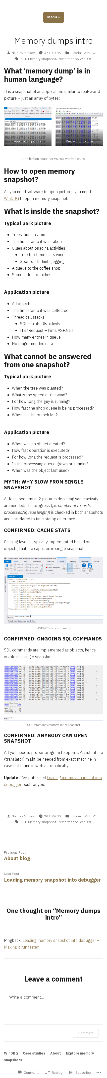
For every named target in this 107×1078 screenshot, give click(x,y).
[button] (28, 126)
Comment (86, 1033)
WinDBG (90, 52)
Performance (68, 58)
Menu (55, 17)
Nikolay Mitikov (23, 52)
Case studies (34, 1053)
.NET (23, 58)
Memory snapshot (42, 58)
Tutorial (76, 52)
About (55, 1053)
